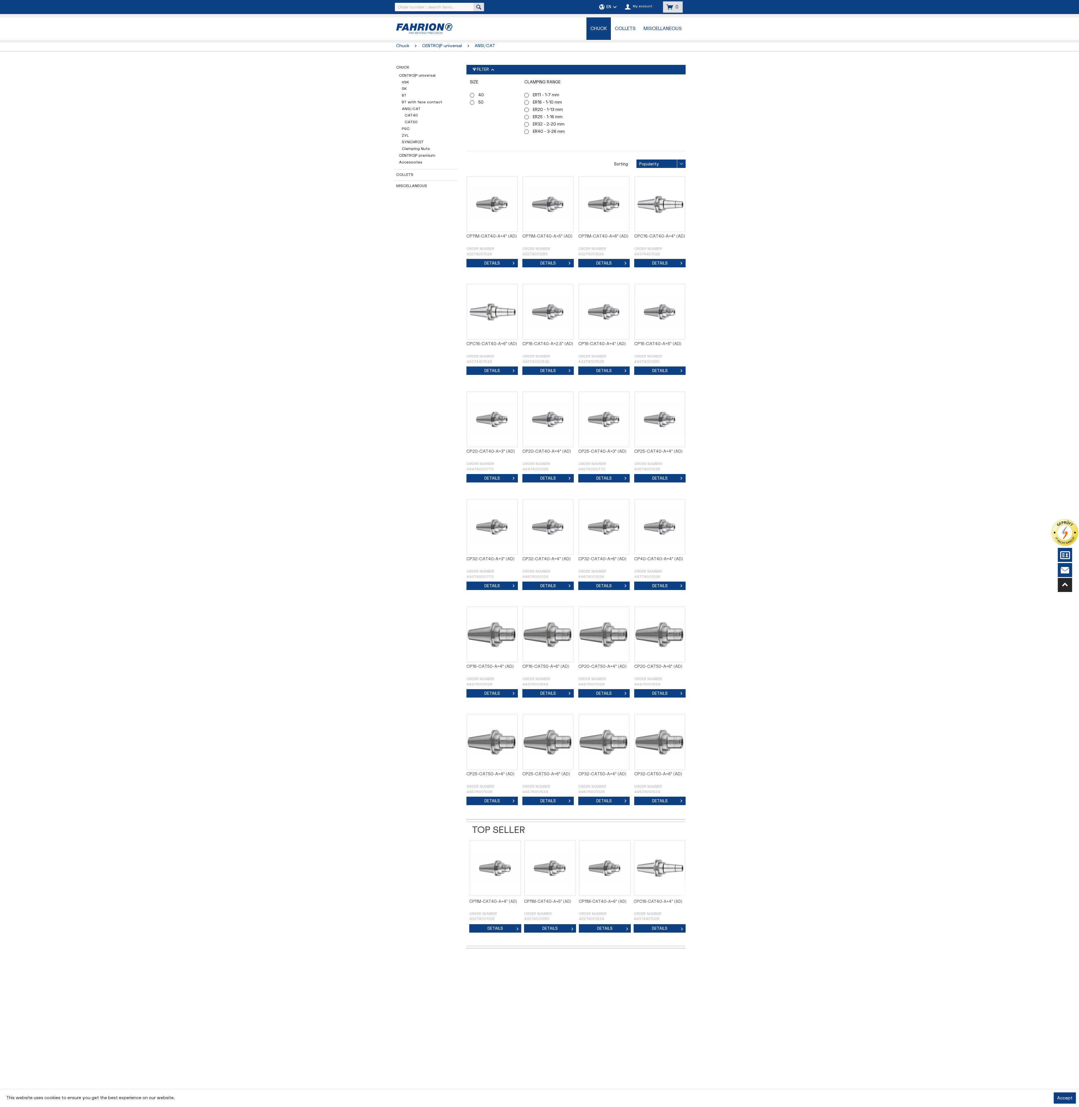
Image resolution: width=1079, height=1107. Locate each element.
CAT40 (411, 115)
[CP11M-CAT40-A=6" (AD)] (604, 204)
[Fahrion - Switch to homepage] (438, 29)
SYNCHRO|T (413, 142)
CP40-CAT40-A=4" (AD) (658, 559)
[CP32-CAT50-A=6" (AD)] (660, 742)
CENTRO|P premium (417, 155)
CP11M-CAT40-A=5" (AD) (547, 236)
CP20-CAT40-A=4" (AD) (546, 451)
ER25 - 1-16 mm (548, 117)
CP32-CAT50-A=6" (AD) (658, 774)
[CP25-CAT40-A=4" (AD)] (660, 419)
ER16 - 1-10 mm (547, 102)
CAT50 (411, 122)
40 (481, 95)
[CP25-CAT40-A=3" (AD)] (604, 419)
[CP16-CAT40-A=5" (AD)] (660, 312)
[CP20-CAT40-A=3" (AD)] (492, 419)
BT (404, 95)
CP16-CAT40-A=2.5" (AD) (547, 344)
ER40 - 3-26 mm (549, 131)
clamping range (542, 82)
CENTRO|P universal (417, 75)
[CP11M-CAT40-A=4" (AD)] (492, 204)
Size (474, 82)
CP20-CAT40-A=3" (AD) (490, 451)
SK (404, 88)
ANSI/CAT (411, 109)
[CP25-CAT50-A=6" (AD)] (548, 742)
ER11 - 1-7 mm (546, 95)
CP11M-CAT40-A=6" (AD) (603, 236)
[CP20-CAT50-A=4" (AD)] (604, 634)
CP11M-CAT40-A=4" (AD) (491, 236)
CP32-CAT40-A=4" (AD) (546, 559)
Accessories (410, 162)
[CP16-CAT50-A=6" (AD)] (548, 634)
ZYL (405, 135)
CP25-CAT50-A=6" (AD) (546, 774)
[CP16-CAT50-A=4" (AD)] (492, 634)
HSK (405, 82)
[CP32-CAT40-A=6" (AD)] (604, 527)
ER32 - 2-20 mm (549, 124)
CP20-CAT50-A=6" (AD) (658, 666)
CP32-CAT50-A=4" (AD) (602, 774)
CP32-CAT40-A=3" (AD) (490, 559)
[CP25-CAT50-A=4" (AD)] (492, 742)
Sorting (621, 164)
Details (492, 263)
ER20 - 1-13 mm (548, 109)
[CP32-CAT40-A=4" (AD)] (548, 527)
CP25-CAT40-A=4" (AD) (658, 451)
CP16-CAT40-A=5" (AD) (657, 344)
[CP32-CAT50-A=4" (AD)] (604, 742)
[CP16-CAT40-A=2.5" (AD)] (548, 312)
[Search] (478, 7)
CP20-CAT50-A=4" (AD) (602, 666)
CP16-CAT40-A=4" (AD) (602, 344)
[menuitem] (439, 7)
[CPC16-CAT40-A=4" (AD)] (660, 204)
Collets (404, 174)
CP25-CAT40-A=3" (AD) (602, 451)
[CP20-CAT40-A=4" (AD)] (548, 419)
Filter (483, 69)
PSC (406, 129)
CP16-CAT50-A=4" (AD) (490, 666)
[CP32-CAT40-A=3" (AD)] (492, 527)
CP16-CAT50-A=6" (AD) (545, 666)
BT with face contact (422, 102)
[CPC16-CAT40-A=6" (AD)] (492, 312)
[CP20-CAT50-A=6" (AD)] (660, 634)
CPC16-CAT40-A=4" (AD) (659, 236)
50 (481, 102)
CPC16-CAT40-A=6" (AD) (491, 344)
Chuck (402, 67)
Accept (1065, 1098)
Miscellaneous (411, 186)
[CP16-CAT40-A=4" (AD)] (604, 312)
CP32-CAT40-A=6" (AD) (602, 559)
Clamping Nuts (416, 149)
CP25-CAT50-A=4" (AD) (490, 774)
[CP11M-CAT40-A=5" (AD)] (548, 204)
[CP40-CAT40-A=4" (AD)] (660, 527)
